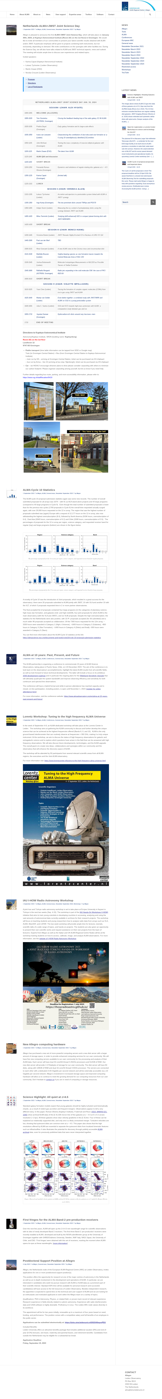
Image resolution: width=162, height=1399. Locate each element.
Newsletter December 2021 (133, 46)
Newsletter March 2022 (131, 49)
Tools (124, 32)
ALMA (44, 29)
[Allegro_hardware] (11, 1048)
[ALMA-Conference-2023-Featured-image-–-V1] (11, 659)
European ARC (128, 40)
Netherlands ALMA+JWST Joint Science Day (51, 25)
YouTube (125, 73)
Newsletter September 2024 (133, 64)
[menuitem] (12, 14)
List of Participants (35, 87)
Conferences (50, 658)
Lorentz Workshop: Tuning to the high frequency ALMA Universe (64, 716)
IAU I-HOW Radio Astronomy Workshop (48, 900)
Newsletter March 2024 (131, 55)
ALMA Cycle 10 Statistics (39, 489)
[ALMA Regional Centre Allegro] (139, 5)
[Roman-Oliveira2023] (11, 1101)
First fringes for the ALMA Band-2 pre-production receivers (60, 1219)
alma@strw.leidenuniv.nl (134, 1390)
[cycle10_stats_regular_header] (11, 494)
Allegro (39, 29)
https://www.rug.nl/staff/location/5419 (37, 377)
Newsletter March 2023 (131, 52)
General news (50, 29)
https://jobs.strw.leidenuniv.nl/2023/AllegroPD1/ (85, 1322)
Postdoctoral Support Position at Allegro (49, 1260)
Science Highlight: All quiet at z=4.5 (45, 1097)
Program (31, 79)
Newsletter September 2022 (133, 58)
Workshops (77, 904)
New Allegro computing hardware (44, 1044)
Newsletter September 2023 (64, 29)
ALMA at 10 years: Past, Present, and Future (51, 655)
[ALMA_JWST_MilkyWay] (11, 30)
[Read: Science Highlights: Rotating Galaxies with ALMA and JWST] (124, 96)
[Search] (150, 14)
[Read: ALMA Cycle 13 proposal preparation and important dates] (124, 163)
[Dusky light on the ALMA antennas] (11, 1265)
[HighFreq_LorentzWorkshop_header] (11, 721)
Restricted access (129, 67)
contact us (50, 1080)
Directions (32, 83)
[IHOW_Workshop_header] (11, 904)
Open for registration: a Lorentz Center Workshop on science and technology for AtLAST (141, 129)
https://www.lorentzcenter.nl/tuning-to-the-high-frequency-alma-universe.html (75, 761)
